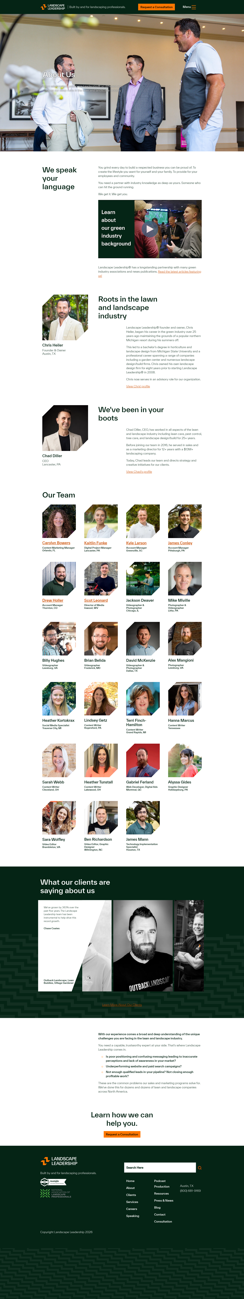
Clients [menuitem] (131, 1195)
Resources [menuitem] (161, 1193)
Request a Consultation (156, 7)
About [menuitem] (130, 1188)
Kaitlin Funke (95, 543)
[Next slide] (199, 946)
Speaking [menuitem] (132, 1216)
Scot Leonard (96, 600)
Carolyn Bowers (56, 543)
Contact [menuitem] (159, 1214)
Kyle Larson (136, 543)
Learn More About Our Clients (122, 1004)
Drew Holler (52, 600)
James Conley (180, 543)
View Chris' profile (138, 386)
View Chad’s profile (139, 471)
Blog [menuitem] (157, 1207)
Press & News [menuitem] (163, 1200)
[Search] (200, 1168)
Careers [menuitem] (131, 1209)
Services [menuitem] (132, 1202)
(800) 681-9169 (190, 1190)
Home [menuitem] (130, 1181)
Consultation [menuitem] (163, 1221)
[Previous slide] (86, 946)
